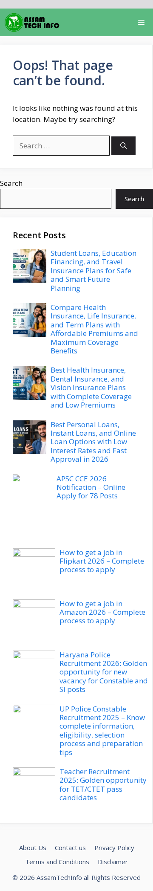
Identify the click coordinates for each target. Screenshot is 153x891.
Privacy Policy (114, 847)
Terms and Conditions (57, 861)
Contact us (70, 847)
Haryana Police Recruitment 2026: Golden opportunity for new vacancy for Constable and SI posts (104, 672)
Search (11, 183)
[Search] (123, 146)
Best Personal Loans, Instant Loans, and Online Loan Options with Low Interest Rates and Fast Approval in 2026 (93, 441)
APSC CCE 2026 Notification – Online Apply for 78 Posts (91, 487)
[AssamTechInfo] (32, 22)
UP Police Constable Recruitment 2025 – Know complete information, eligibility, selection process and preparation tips (102, 730)
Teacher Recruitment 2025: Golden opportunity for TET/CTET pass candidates (103, 784)
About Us (32, 847)
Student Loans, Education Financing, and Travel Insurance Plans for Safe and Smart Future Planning (93, 270)
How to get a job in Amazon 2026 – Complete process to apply (102, 612)
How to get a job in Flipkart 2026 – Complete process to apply (102, 561)
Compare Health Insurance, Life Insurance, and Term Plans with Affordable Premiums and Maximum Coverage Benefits (94, 329)
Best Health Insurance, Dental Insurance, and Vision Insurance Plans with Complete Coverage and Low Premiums (91, 387)
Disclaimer (113, 861)
